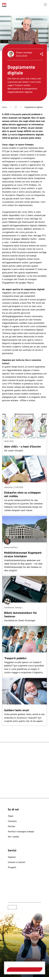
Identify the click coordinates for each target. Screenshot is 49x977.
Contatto (12, 821)
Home (4, 107)
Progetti (12, 867)
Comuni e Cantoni (16, 862)
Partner (11, 826)
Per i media (13, 836)
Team (10, 815)
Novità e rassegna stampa (21, 831)
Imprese (12, 856)
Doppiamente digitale (34, 107)
